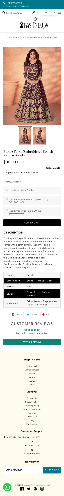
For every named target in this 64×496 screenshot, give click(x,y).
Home (9, 37)
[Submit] (3, 12)
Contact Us (32, 416)
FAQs (32, 384)
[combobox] (15, 13)
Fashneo (26, 485)
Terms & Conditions (32, 409)
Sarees (32, 373)
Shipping (8, 172)
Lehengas (32, 381)
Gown (32, 377)
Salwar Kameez (32, 370)
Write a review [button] (32, 341)
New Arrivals (32, 366)
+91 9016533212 (14, 3)
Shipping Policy (32, 405)
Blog (32, 420)
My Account (32, 424)
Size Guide (53, 167)
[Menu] (59, 12)
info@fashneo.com (32, 453)
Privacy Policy (32, 402)
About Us (32, 413)
